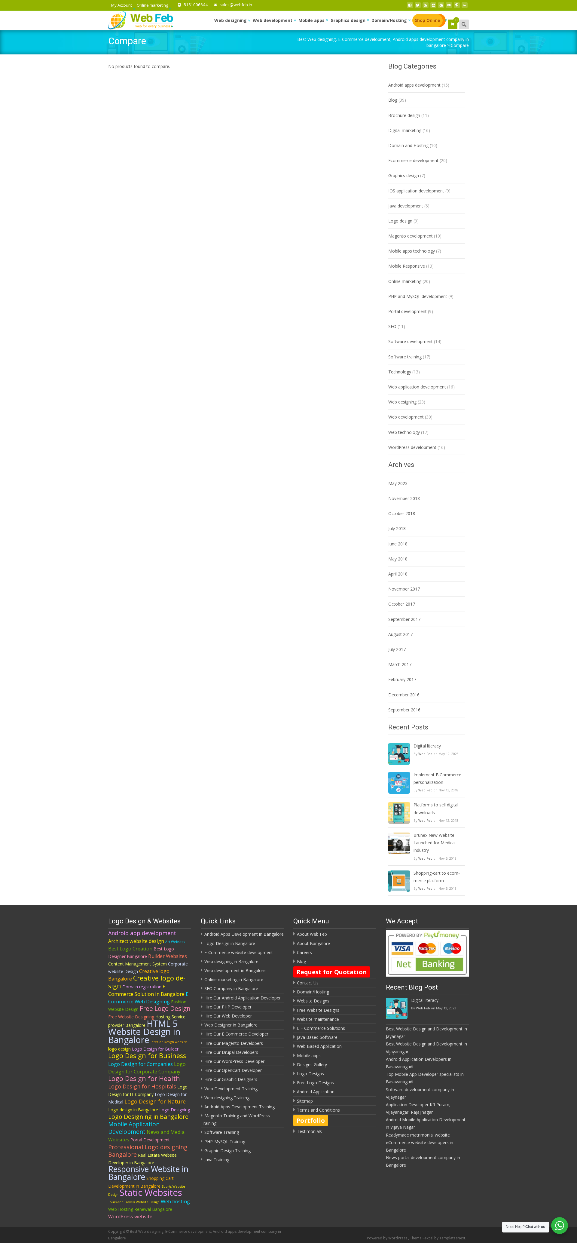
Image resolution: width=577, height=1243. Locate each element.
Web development (272, 20)
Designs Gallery (312, 1064)
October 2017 (401, 604)
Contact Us (308, 983)
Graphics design (348, 20)
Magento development (410, 236)
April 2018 (398, 574)
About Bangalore (313, 943)
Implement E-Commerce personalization (437, 778)
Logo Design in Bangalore (229, 943)
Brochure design (404, 115)
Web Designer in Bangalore (231, 1025)
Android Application (315, 1091)
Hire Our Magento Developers (233, 1043)
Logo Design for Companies (140, 1064)
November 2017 (404, 589)
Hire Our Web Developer (228, 1016)
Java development (405, 206)
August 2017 (400, 634)
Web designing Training (226, 1097)
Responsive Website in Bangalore (148, 1173)
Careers (304, 952)
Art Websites (175, 942)
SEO (392, 326)
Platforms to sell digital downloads (436, 808)
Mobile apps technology (411, 251)
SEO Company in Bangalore (231, 988)
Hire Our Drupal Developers (231, 1052)
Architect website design (136, 941)
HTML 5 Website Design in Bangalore (144, 1031)
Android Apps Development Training (239, 1106)
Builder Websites (167, 956)
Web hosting (175, 1201)
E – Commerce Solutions (321, 1028)
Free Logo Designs (315, 1082)
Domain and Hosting (408, 145)
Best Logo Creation (130, 948)
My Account (121, 5)
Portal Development (150, 1140)
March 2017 (399, 664)
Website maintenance (318, 1019)
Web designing (230, 20)
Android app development (142, 933)
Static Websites (151, 1192)
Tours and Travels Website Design (134, 1202)
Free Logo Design (165, 1008)
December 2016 (404, 695)
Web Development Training (231, 1088)
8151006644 (196, 5)
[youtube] (449, 7)
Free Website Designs (318, 1010)
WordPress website (130, 1216)
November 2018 (404, 498)
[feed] (426, 7)
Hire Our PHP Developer (228, 1007)
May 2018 (398, 559)
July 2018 (397, 528)
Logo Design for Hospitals (142, 1086)
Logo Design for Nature (155, 1101)
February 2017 (402, 679)
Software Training (221, 1132)
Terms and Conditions (318, 1110)
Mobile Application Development (134, 1128)
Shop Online (427, 20)
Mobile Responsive (406, 266)
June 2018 (398, 544)
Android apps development (414, 85)
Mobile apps (311, 20)
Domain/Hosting (389, 20)
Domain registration (141, 987)
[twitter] (418, 7)
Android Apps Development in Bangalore (244, 934)
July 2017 (397, 649)
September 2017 (404, 619)
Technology (399, 372)
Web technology (404, 432)
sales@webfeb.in (236, 5)
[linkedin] (465, 7)
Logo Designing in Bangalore (148, 1117)
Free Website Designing (131, 1017)
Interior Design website (169, 1042)
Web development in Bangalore (235, 970)
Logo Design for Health (144, 1078)
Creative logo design (146, 982)
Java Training (216, 1159)
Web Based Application (319, 1046)
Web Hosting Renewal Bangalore (140, 1209)
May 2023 (398, 483)
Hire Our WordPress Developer (234, 1061)
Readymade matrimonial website (418, 1135)
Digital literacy (427, 746)
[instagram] (433, 7)
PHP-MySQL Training (224, 1141)
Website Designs (313, 1001)
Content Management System (137, 964)
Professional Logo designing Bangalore (148, 1151)
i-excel (428, 1238)
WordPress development (412, 447)
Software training (405, 357)
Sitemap (305, 1101)
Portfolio (310, 1120)
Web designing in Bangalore (231, 961)
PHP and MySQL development (417, 296)
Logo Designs (310, 1073)
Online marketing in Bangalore (233, 979)
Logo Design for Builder (155, 1049)
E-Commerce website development (238, 952)
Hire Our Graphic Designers (230, 1079)
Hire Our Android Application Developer (242, 998)
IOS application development (416, 191)
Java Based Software (317, 1037)
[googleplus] (441, 7)
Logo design (400, 221)
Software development (410, 341)
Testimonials (309, 1131)
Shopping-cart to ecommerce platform (437, 876)
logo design (119, 1049)
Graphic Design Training (227, 1150)
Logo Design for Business (147, 1055)
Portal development (407, 311)
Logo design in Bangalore (133, 1110)
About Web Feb (312, 934)
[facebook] (410, 7)
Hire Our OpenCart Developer (233, 1070)
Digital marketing (404, 130)
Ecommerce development (413, 160)
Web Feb (425, 753)
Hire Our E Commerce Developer (236, 1034)
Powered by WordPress (387, 1238)
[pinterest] (457, 7)
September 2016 (404, 710)
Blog (392, 100)
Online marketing (152, 5)
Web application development (417, 387)
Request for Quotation (331, 972)
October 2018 (401, 513)
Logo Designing (174, 1110)
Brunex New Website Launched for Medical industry (435, 842)
